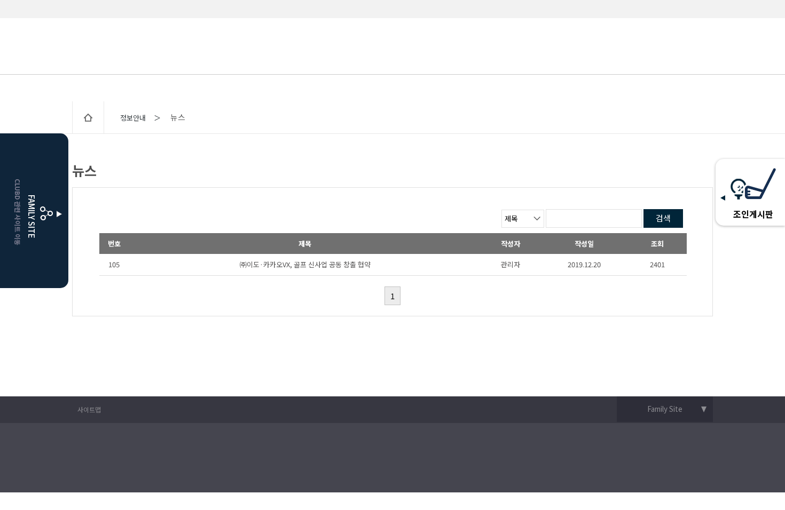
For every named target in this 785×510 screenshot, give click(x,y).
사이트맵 (89, 409)
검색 (663, 218)
